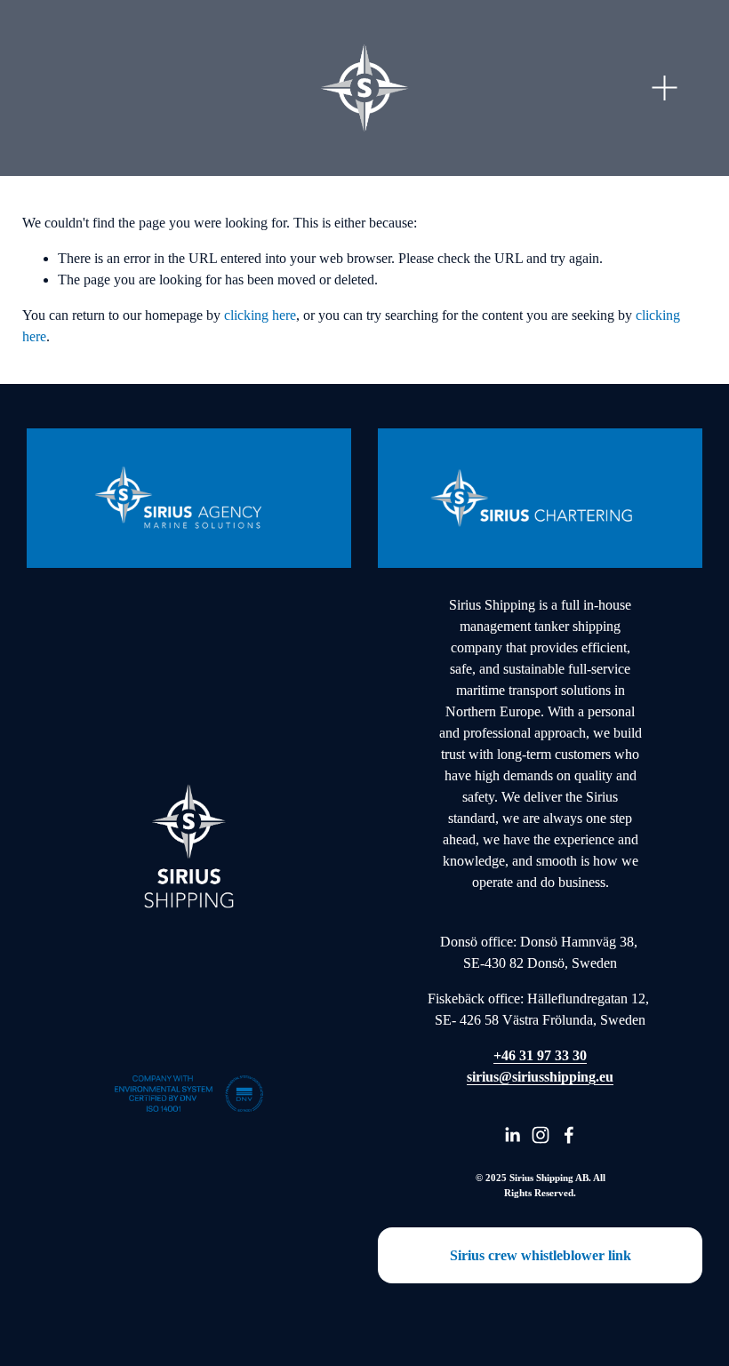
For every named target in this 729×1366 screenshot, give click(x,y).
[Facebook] (569, 1135)
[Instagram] (540, 1135)
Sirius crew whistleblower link (540, 1255)
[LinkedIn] (512, 1135)
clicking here (260, 315)
